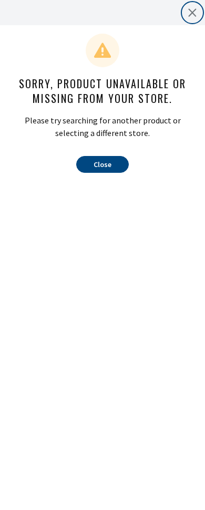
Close (102, 164)
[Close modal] (192, 12)
